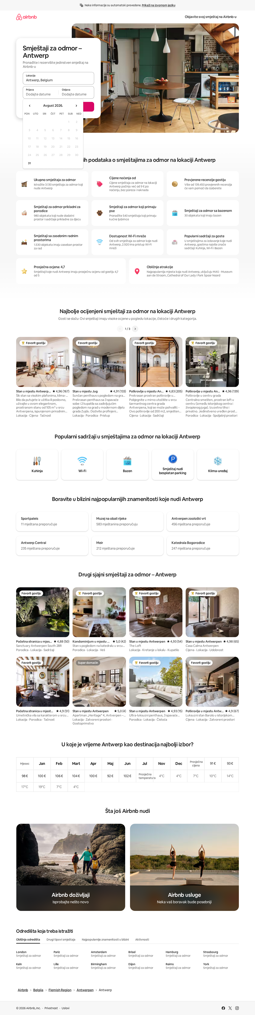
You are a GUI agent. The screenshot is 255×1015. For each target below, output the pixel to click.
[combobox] (58, 80)
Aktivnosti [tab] (142, 939)
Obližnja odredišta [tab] (28, 939)
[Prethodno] (120, 329)
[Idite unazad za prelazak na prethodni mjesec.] (30, 106)
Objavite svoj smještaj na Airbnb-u (210, 17)
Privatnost (51, 1008)
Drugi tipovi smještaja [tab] (61, 939)
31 (29, 163)
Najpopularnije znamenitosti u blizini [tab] (105, 939)
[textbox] (40, 94)
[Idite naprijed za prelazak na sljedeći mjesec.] (76, 106)
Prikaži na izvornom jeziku (158, 5)
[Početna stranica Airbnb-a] (26, 16)
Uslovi (65, 1008)
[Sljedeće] (135, 329)
